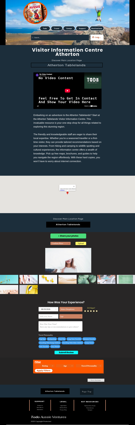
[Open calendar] (56, 309)
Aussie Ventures (48, 417)
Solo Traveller (44, 346)
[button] (57, 28)
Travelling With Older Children (72, 343)
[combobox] (60, 243)
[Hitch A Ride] (30, 11)
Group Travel (89, 343)
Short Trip (62, 339)
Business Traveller (89, 339)
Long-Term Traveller (74, 339)
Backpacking (52, 339)
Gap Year (42, 339)
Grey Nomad (55, 346)
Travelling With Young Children (50, 343)
